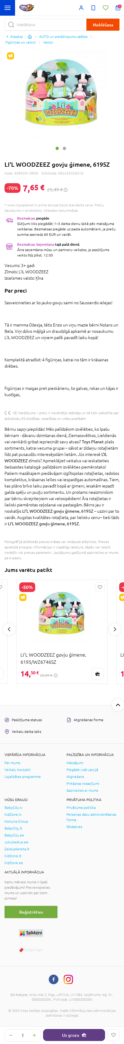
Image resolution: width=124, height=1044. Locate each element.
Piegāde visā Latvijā (82, 770)
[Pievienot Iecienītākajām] (113, 1035)
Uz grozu (70, 1035)
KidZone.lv (13, 814)
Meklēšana (103, 24)
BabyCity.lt (13, 828)
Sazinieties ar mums (82, 790)
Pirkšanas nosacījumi (83, 783)
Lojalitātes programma (23, 777)
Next (115, 629)
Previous (9, 629)
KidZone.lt (13, 856)
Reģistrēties (31, 912)
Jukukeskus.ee (16, 842)
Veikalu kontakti (18, 770)
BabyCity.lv (14, 808)
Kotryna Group (16, 821)
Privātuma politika (81, 808)
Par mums (12, 763)
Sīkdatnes (74, 827)
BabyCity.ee (14, 835)
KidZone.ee (14, 863)
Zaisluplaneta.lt (17, 849)
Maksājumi (75, 763)
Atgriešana (75, 777)
